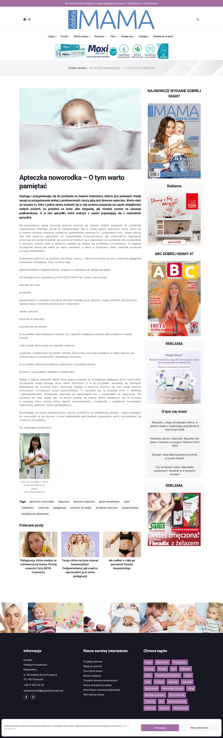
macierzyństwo (177, 701)
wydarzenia (181, 708)
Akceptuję (160, 727)
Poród (64, 36)
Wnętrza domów (92, 666)
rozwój (149, 668)
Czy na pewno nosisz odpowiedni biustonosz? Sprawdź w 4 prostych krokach (174, 471)
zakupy (159, 681)
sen (173, 668)
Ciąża (51, 36)
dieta (148, 675)
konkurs (164, 708)
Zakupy (143, 36)
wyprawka (151, 688)
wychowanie (176, 694)
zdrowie (187, 681)
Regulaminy (30, 669)
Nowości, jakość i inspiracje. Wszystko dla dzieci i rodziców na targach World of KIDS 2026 (174, 442)
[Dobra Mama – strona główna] (111, 19)
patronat (150, 708)
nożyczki (43, 507)
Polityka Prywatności (35, 664)
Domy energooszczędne (97, 685)
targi (191, 688)
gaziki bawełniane (109, 501)
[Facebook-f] (26, 697)
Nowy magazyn (92, 675)
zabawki (185, 668)
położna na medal (81, 507)
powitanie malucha (106, 507)
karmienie (162, 662)
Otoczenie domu (93, 670)
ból (161, 701)
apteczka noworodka (41, 501)
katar (127, 501)
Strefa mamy (81, 36)
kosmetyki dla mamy (168, 675)
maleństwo (28, 507)
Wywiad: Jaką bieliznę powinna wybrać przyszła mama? (174, 456)
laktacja (150, 701)
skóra (188, 675)
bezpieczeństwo (155, 694)
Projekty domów (92, 661)
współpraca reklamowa (35, 513)
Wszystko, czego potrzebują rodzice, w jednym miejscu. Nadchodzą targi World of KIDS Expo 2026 (174, 426)
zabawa (172, 681)
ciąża (148, 662)
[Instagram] (29, 19)
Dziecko (99, 36)
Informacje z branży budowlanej (101, 689)
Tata (112, 36)
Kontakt (28, 660)
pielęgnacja (59, 507)
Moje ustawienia (199, 727)
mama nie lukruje (172, 688)
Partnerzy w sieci (163, 36)
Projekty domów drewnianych (100, 680)
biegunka (63, 501)
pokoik (162, 668)
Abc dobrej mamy (93, 694)
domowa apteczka (84, 501)
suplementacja (130, 507)
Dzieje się (126, 36)
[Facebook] (25, 19)
